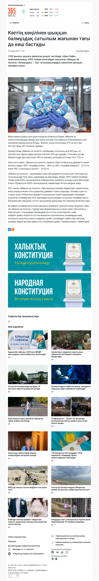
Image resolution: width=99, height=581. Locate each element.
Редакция (12, 541)
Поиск (86, 23)
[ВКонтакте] (9, 229)
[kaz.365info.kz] (15, 12)
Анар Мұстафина (82, 51)
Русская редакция (15, 5)
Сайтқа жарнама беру (17, 537)
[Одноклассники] (12, 229)
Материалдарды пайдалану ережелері (24, 546)
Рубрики (15, 23)
